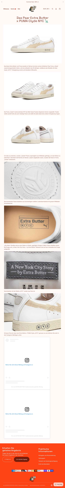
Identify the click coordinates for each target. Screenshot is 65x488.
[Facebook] (52, 485)
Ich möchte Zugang (21, 459)
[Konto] (56, 9)
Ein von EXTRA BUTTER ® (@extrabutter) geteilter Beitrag (27, 387)
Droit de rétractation (44, 464)
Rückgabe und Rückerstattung (47, 455)
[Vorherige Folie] (2, 2)
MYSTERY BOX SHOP (12, 485)
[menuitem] (19, 9)
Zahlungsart (42, 458)
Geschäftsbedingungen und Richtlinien (37, 485)
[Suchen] (52, 9)
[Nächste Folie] (63, 2)
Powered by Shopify (23, 485)
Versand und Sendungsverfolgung (48, 461)
